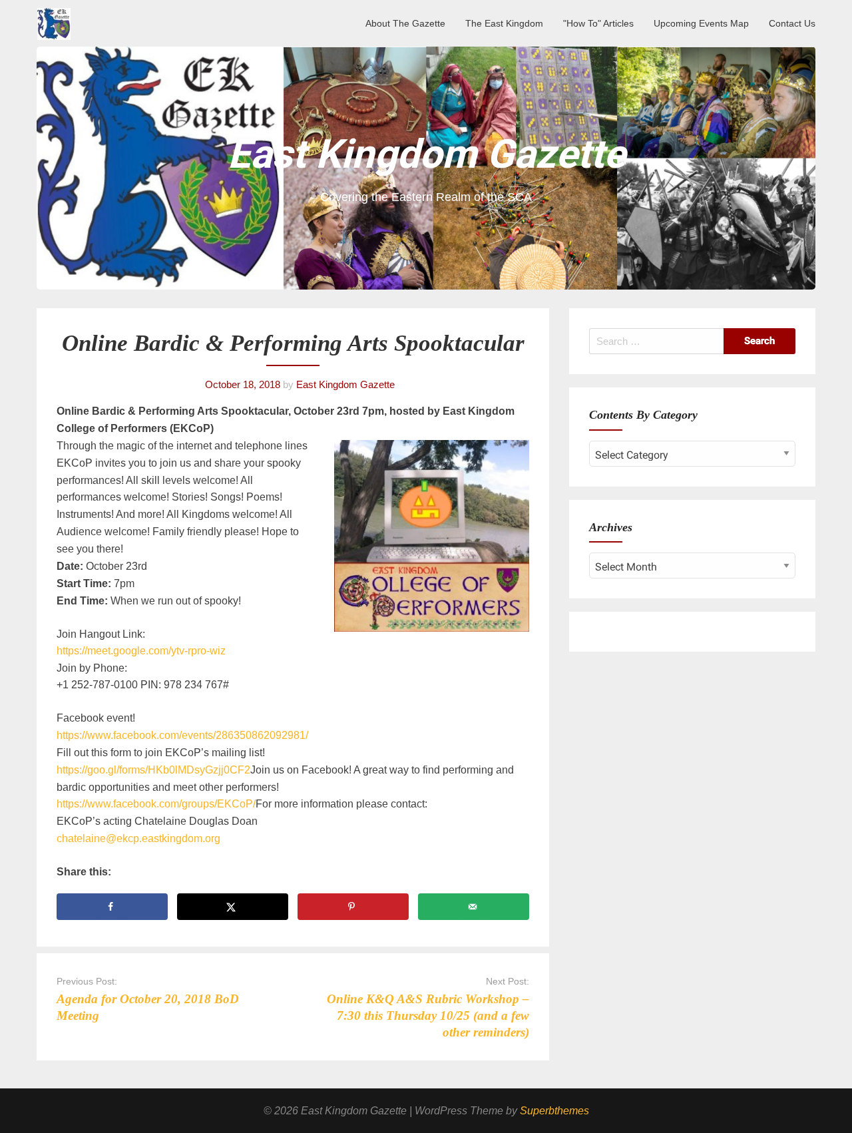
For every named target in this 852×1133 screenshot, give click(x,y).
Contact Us (792, 23)
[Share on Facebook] (112, 906)
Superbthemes (554, 1110)
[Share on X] (232, 906)
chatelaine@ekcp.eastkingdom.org (138, 838)
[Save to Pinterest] (353, 906)
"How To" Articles (598, 23)
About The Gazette (405, 23)
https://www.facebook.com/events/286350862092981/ (182, 735)
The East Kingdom (504, 23)
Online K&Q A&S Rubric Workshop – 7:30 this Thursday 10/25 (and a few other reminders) (428, 1015)
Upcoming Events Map (701, 23)
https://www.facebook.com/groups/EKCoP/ (156, 803)
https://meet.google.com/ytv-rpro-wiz (141, 650)
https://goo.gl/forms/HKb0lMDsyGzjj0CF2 (153, 770)
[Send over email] (473, 906)
